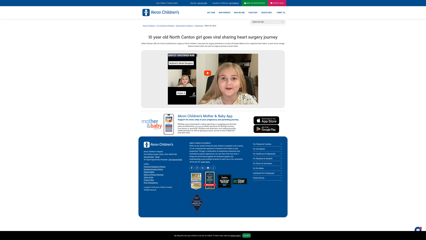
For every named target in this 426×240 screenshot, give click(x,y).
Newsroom (199, 25)
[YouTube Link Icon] (208, 168)
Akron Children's (149, 25)
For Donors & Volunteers (262, 163)
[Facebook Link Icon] (191, 168)
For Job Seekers (259, 149)
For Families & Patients (165, 25)
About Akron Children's (184, 25)
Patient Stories (258, 178)
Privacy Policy (149, 180)
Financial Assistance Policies (154, 166)
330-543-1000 (202, 3)
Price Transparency (151, 182)
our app (198, 126)
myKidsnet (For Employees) (263, 173)
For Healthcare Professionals (264, 153)
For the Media (258, 168)
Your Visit (253, 12)
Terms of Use (148, 177)
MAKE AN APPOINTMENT (255, 3)
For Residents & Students (262, 158)
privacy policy (235, 235)
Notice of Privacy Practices (154, 174)
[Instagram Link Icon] (197, 168)
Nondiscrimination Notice (153, 169)
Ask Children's (234, 3)
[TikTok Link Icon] (213, 168)
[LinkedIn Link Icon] (202, 168)
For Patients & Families (262, 144)
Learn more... (205, 162)
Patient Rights (149, 172)
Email (157, 157)
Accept (246, 235)
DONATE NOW (278, 3)
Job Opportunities (175, 159)
